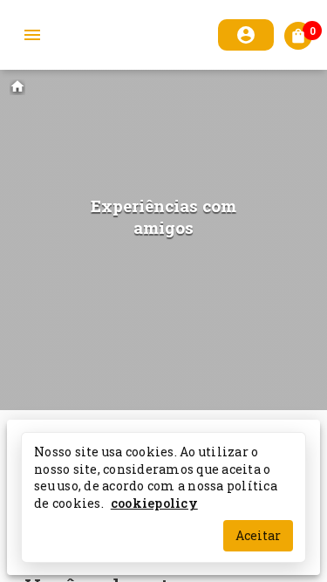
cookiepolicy (154, 502)
